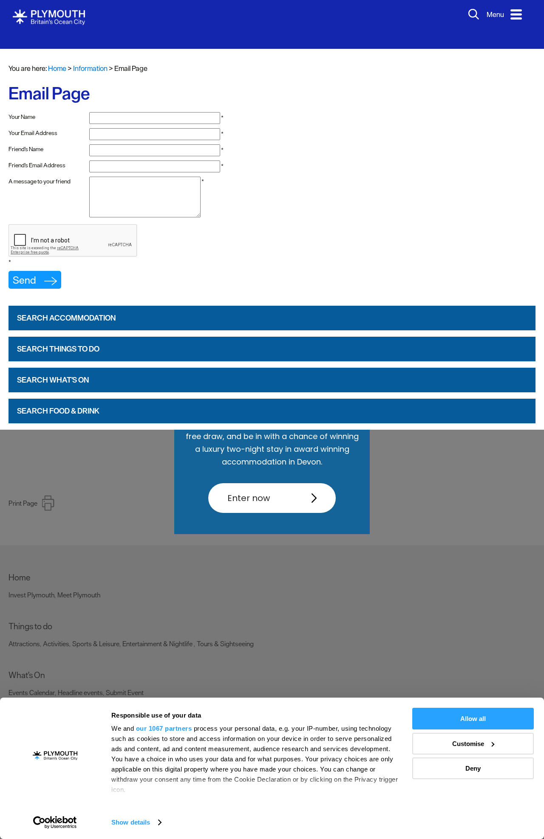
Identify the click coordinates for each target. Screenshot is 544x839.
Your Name (21, 104)
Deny (473, 768)
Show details (130, 822)
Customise (468, 743)
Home (57, 55)
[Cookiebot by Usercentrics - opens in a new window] (55, 822)
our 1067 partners (164, 728)
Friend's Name (25, 136)
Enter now (248, 498)
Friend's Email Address (36, 152)
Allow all (473, 718)
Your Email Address (32, 120)
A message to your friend (39, 168)
